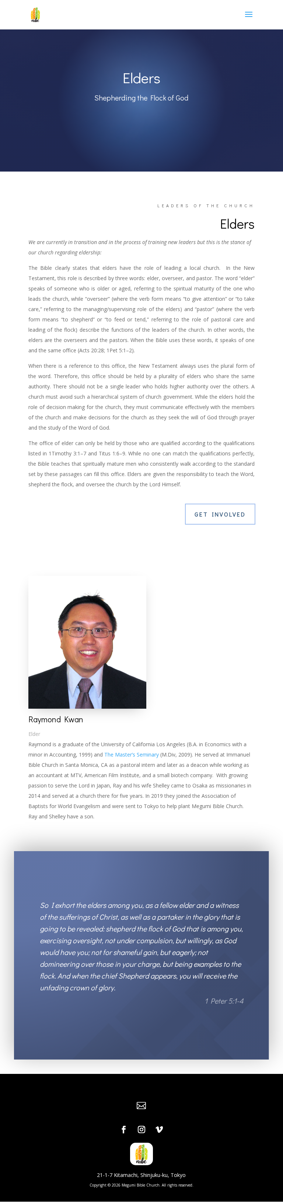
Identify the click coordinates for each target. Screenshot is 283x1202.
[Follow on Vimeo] (159, 1129)
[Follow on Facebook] (123, 1129)
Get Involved (220, 514)
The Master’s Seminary (131, 754)
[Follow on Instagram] (141, 1129)
